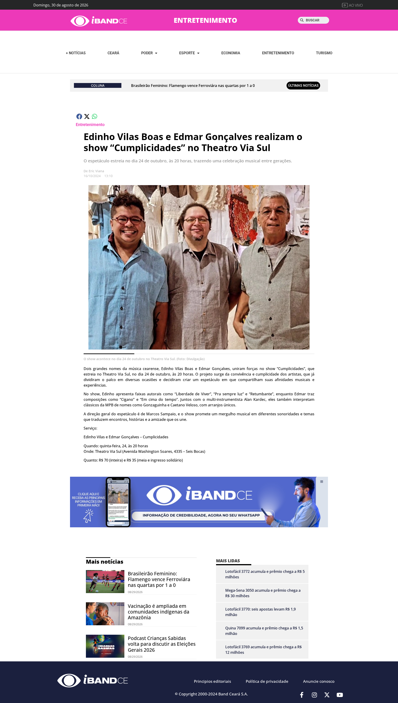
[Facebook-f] (301, 695)
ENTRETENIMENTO (205, 20)
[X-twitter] (327, 695)
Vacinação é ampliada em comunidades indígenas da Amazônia (158, 612)
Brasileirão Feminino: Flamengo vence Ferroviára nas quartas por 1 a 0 (193, 85)
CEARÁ (113, 53)
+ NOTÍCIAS (76, 53)
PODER (147, 53)
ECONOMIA (230, 53)
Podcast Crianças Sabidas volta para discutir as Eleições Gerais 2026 (162, 644)
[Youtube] (339, 695)
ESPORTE (187, 53)
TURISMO (324, 53)
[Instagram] (314, 695)
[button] (79, 116)
